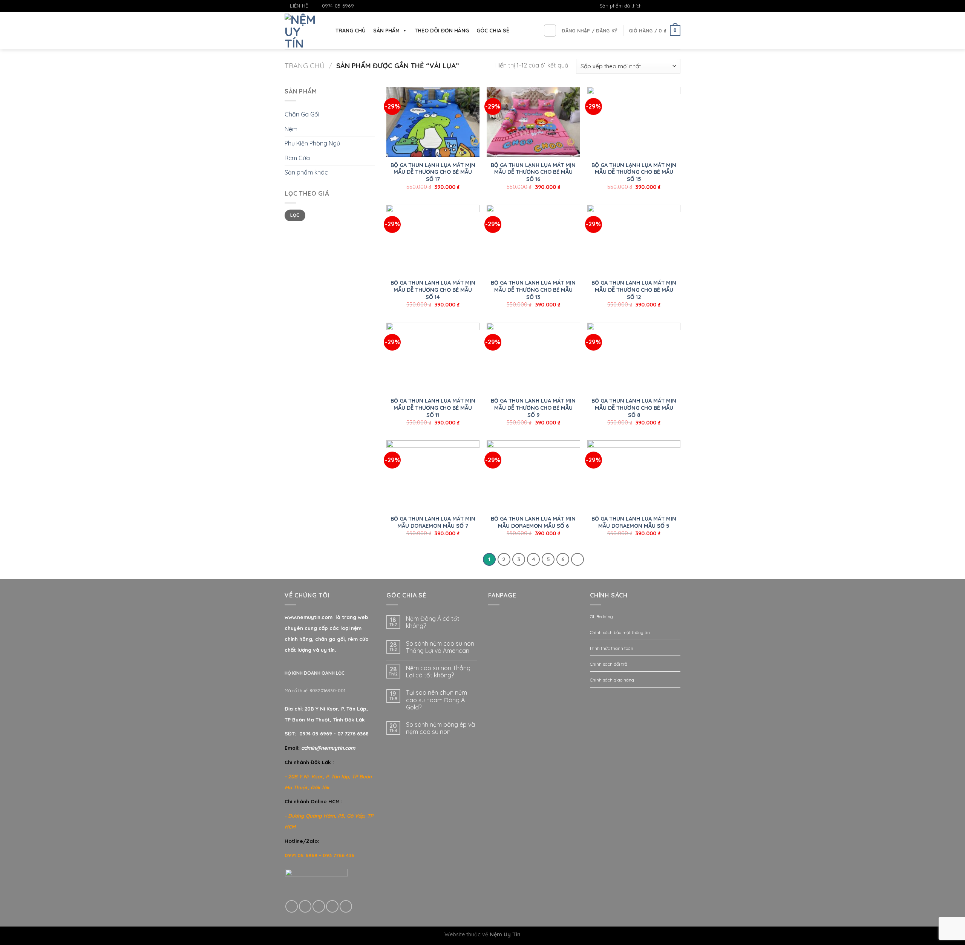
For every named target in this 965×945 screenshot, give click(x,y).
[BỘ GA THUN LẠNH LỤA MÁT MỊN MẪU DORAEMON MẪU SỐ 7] (432, 475)
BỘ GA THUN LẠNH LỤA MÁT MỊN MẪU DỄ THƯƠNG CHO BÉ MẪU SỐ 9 (533, 407)
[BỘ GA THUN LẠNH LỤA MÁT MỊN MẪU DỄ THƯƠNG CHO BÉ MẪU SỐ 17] (432, 122)
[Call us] (332, 906)
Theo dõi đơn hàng (442, 30)
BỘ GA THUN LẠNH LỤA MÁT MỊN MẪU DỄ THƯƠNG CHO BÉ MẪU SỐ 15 (633, 172)
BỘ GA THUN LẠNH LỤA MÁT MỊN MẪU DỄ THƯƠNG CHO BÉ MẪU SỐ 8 (633, 407)
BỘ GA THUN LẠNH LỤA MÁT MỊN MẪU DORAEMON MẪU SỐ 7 (433, 522)
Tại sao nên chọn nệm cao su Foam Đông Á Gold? (436, 700)
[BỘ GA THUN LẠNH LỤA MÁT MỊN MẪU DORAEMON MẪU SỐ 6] (533, 475)
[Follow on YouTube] (676, 6)
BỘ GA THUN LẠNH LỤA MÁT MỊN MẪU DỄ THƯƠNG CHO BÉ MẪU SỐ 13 (533, 289)
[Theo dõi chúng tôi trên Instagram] (662, 6)
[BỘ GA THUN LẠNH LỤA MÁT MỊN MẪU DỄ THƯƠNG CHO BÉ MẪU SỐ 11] (432, 358)
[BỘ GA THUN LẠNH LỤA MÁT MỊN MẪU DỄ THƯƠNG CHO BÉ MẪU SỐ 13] (533, 240)
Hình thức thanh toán (611, 648)
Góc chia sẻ (492, 30)
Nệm (291, 129)
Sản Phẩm (386, 30)
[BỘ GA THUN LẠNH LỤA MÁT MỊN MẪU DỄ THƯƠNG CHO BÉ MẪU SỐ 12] (633, 240)
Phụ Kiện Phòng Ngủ (312, 143)
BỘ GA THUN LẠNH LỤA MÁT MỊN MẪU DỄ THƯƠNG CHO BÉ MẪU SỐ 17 (433, 172)
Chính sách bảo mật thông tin (620, 632)
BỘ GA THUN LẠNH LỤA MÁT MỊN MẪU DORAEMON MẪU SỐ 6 (533, 522)
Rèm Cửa (297, 158)
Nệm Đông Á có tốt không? (433, 622)
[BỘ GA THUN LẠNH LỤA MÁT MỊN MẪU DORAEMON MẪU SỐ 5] (633, 475)
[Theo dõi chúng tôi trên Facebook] (655, 6)
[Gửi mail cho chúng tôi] (669, 6)
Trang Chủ (350, 30)
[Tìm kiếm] (550, 31)
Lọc (294, 215)
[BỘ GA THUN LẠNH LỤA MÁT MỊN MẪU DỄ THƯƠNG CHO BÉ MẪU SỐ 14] (432, 240)
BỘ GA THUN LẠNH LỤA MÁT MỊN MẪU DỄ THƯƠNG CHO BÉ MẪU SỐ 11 (433, 407)
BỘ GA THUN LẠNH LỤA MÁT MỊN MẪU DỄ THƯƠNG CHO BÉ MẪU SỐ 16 (533, 172)
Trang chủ (305, 65)
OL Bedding (601, 616)
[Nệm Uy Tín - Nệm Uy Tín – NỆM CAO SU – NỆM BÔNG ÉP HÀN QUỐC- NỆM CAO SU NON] (302, 30)
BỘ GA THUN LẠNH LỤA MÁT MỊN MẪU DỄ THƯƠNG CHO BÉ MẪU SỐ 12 (633, 289)
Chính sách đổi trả (608, 664)
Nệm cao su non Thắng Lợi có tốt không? (438, 672)
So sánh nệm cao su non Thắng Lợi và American (440, 647)
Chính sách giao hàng (612, 680)
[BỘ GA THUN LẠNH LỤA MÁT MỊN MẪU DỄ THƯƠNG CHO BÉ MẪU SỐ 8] (633, 358)
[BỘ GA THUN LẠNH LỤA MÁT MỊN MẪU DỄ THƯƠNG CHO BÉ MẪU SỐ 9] (533, 358)
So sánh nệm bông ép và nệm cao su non (440, 728)
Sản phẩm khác (306, 172)
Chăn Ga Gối (302, 114)
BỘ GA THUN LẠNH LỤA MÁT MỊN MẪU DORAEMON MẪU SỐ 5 (633, 522)
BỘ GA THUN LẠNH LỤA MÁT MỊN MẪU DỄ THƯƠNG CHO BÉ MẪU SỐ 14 (433, 289)
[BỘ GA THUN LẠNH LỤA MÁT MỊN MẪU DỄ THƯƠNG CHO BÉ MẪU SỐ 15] (633, 122)
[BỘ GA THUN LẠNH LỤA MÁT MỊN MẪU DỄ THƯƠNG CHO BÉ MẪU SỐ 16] (533, 122)
